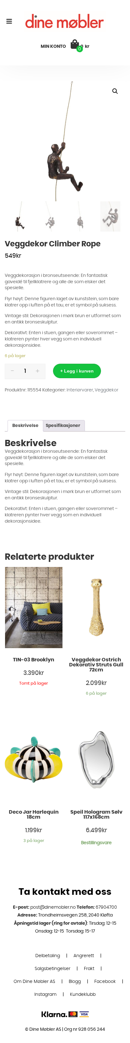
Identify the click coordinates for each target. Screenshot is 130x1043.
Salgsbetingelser (52, 969)
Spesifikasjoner (63, 425)
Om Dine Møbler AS (34, 981)
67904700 (106, 907)
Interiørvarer (80, 390)
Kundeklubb (83, 994)
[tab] (25, 426)
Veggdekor (106, 390)
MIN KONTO (53, 46)
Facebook (105, 981)
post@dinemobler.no (53, 907)
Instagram (45, 994)
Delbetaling (47, 956)
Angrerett (84, 956)
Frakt (89, 969)
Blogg (75, 981)
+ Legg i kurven (77, 370)
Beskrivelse (25, 425)
